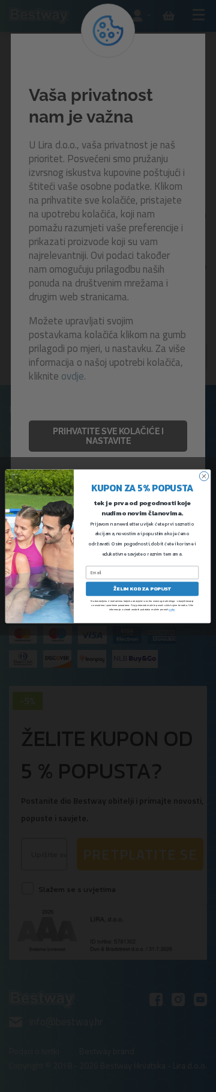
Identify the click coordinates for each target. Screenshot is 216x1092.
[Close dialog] (203, 476)
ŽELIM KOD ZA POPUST (141, 588)
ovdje (172, 609)
